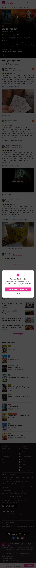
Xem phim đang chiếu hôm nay (18, 289)
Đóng (18, 293)
